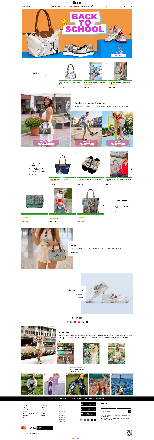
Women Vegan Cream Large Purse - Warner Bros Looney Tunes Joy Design (62, 216)
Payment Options (44, 405)
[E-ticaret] (77, 438)
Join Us (61, 341)
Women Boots (61, 415)
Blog (24, 417)
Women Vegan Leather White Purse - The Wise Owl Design (89, 216)
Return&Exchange (44, 409)
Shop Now (34, 79)
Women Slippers (61, 421)
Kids (59, 409)
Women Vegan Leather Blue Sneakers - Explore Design (94, 83)
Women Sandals (61, 419)
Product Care (43, 411)
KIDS (65, 6)
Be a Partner (25, 415)
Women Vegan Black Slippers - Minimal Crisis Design (61, 179)
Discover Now (32, 174)
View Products (75, 252)
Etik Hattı (43, 413)
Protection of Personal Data (29, 413)
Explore (80, 297)
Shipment (43, 407)
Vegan (24, 407)
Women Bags (61, 413)
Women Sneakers (62, 417)
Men (59, 6)
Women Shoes (61, 411)
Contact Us (43, 417)
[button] (72, 58)
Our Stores (25, 411)
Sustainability (25, 409)
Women (52, 6)
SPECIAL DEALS (73, 6)
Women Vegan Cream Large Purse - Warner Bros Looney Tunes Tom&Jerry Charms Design (119, 83)
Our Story (25, 405)
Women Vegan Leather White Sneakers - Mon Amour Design (117, 180)
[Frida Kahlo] (101, 6)
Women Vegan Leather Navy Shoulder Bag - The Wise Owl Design (34, 216)
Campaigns (43, 415)
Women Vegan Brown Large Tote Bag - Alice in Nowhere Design (90, 180)
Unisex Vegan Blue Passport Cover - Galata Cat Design (69, 83)
